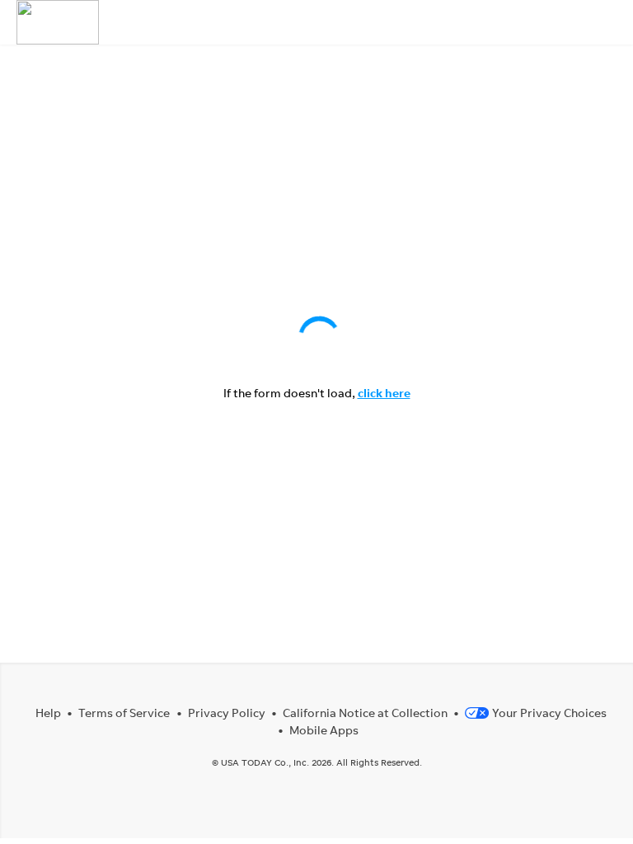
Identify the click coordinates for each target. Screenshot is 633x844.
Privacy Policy (226, 713)
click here (384, 393)
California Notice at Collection (365, 713)
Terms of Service (124, 713)
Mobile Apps (324, 730)
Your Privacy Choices (549, 713)
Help (48, 713)
